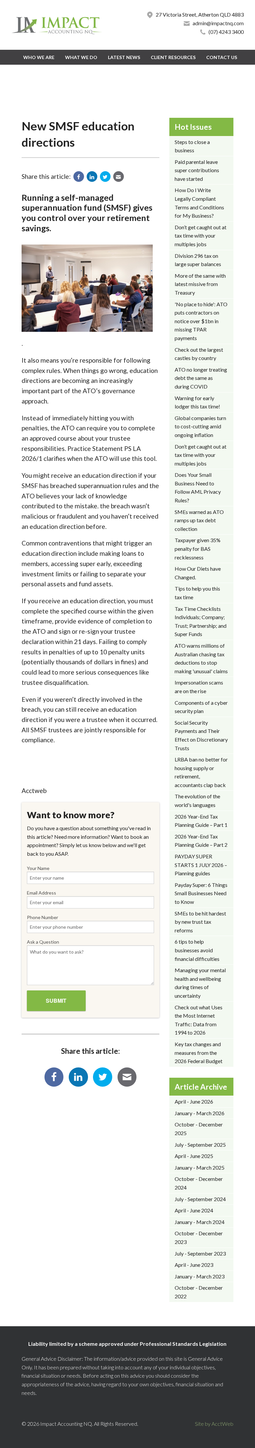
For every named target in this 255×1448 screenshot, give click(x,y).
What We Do (81, 57)
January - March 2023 (199, 1276)
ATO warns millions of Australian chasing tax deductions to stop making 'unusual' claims (201, 658)
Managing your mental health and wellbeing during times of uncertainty (200, 983)
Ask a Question (43, 942)
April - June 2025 (194, 1156)
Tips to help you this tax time (197, 592)
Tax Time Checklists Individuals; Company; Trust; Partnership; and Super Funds (200, 621)
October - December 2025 (199, 1128)
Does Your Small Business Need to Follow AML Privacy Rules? (198, 487)
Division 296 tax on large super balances (198, 260)
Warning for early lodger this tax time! (197, 402)
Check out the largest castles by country (199, 353)
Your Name (38, 868)
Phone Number (42, 917)
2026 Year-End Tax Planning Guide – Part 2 (201, 840)
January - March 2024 (199, 1222)
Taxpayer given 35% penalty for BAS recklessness (197, 548)
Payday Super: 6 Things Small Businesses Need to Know (201, 893)
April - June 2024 (194, 1210)
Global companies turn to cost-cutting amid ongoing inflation (200, 426)
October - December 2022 (199, 1291)
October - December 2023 (199, 1237)
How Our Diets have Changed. (198, 572)
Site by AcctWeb (214, 1423)
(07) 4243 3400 (226, 32)
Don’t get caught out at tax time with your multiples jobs (200, 235)
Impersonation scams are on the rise (199, 686)
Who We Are (38, 57)
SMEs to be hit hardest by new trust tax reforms (200, 921)
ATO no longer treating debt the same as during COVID (201, 378)
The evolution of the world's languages (197, 800)
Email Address (41, 893)
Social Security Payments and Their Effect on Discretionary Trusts (201, 735)
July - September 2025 (200, 1144)
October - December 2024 (199, 1183)
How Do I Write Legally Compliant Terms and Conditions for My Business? (199, 203)
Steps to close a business (192, 146)
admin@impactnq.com (218, 23)
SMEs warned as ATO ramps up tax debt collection (199, 520)
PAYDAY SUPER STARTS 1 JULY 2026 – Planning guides (201, 864)
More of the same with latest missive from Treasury (200, 284)
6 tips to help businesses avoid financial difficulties (197, 950)
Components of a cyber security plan (201, 706)
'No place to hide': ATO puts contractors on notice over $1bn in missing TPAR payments (201, 321)
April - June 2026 (194, 1101)
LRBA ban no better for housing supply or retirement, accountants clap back (201, 772)
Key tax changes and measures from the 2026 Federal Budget (198, 1052)
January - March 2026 (199, 1113)
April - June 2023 (194, 1265)
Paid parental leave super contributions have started (197, 170)
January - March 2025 (199, 1167)
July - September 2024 (200, 1199)
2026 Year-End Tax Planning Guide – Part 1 (201, 820)
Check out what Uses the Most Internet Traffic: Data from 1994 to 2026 (198, 1020)
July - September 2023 (200, 1253)
